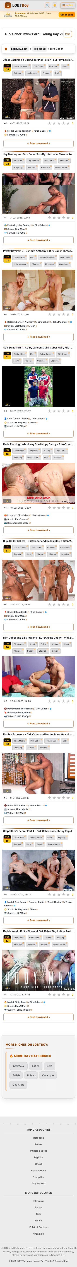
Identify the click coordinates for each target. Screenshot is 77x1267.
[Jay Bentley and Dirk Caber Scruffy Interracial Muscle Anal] (38, 193)
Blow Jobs (61, 451)
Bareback (38, 1137)
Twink (43, 644)
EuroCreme (21, 519)
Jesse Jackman (21, 66)
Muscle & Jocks (38, 1150)
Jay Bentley (33, 161)
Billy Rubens (25, 708)
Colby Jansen (46, 354)
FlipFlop (28, 361)
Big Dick (38, 1157)
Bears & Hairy (38, 1170)
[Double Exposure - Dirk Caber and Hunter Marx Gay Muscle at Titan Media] (38, 773)
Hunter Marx (51, 741)
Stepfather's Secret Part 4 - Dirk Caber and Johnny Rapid (37, 830)
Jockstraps (32, 73)
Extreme (17, 73)
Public (31, 1075)
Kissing (47, 451)
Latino (35, 1065)
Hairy (16, 361)
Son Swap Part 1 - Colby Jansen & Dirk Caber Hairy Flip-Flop (38, 347)
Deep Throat (32, 457)
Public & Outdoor (38, 1227)
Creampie (48, 1075)
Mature (40, 554)
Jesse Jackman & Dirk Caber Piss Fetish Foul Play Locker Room (38, 59)
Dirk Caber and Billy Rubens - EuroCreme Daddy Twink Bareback (38, 637)
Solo (49, 1065)
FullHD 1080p (22, 716)
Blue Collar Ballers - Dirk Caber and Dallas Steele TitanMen (38, 540)
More (67, 34)
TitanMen (18, 161)
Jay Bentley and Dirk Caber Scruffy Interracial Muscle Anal (38, 154)
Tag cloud (39, 48)
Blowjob (51, 547)
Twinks (38, 1144)
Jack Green (39, 515)
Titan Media (19, 741)
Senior (55, 651)
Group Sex (38, 1177)
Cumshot (41, 361)
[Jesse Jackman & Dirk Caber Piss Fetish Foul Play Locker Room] (38, 99)
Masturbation (61, 167)
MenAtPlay (21, 1006)
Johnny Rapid (36, 837)
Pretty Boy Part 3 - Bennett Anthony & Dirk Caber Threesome (38, 250)
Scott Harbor (55, 902)
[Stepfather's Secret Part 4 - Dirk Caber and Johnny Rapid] (38, 870)
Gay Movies (38, 1183)
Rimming (18, 457)
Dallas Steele (20, 547)
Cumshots (63, 264)
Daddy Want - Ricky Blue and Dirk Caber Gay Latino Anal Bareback (38, 931)
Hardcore (45, 167)
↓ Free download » (38, 143)
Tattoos (17, 554)
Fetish (16, 1075)
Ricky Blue (18, 937)
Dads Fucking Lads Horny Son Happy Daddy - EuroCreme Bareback (38, 444)
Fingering (18, 167)
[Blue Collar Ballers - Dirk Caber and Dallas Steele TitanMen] (38, 580)
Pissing (46, 73)
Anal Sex (64, 161)
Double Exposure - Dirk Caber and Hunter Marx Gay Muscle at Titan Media (38, 734)
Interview (34, 451)
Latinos (48, 937)
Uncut (32, 644)
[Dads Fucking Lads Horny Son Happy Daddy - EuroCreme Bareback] (38, 483)
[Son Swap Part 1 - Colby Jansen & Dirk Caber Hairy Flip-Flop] (38, 386)
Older (49, 837)
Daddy (30, 651)
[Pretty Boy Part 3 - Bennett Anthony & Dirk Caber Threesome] (38, 290)
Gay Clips (18, 1084)
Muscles (53, 66)
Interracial (19, 1065)
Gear (64, 66)
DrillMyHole (19, 257)
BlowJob (55, 361)
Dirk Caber (39, 66)
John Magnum (20, 264)
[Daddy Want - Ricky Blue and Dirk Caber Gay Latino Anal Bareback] (38, 970)
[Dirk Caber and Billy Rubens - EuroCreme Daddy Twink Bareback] (38, 676)
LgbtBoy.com (19, 48)
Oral (57, 73)
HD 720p (20, 134)
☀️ (54, 5)
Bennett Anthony (47, 257)
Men (32, 257)
